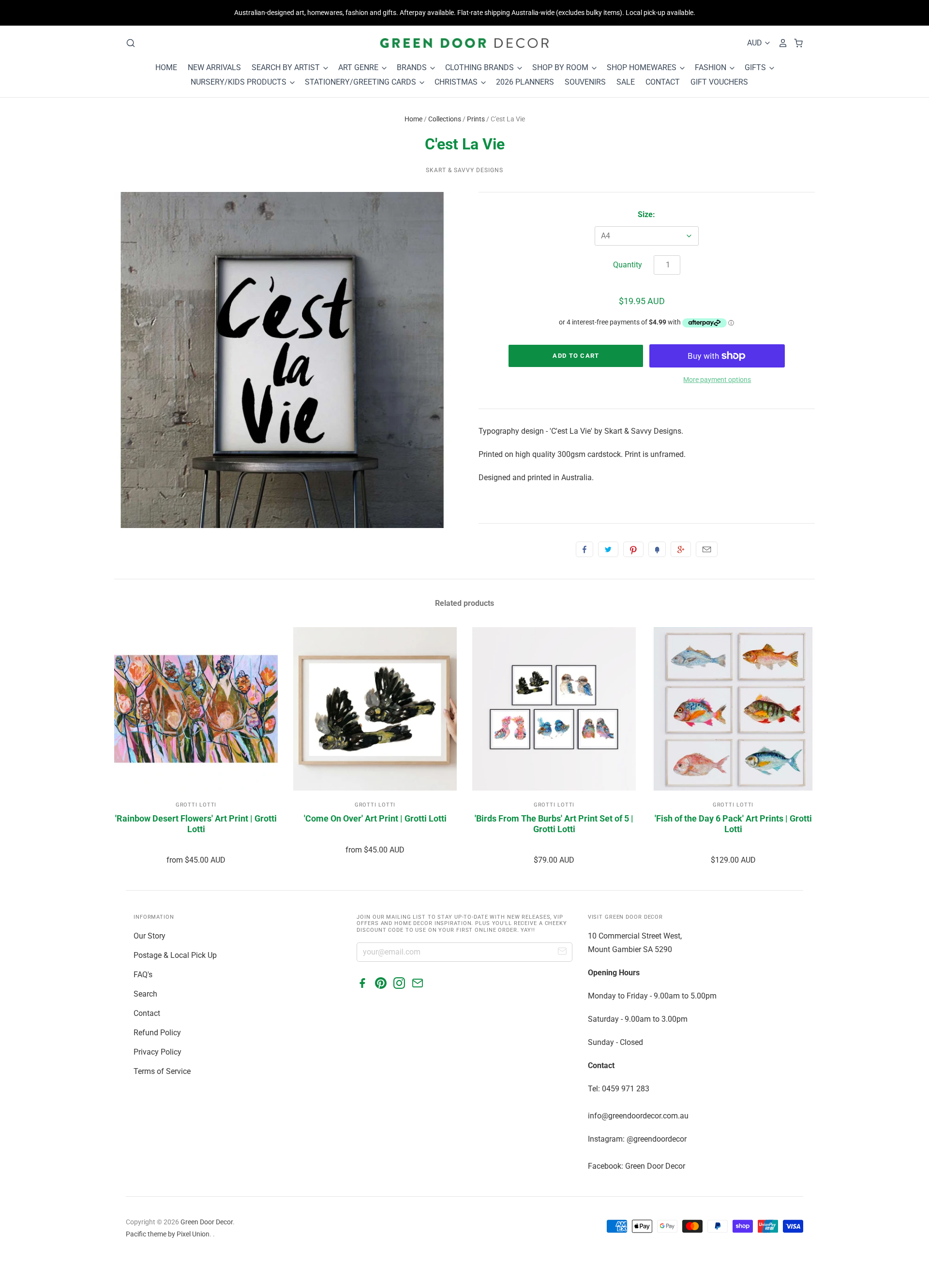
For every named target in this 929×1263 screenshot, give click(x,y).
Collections (444, 119)
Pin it (633, 549)
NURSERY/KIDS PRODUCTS (239, 82)
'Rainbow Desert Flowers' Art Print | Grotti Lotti (196, 823)
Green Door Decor (206, 1222)
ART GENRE (359, 67)
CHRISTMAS (457, 82)
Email (707, 549)
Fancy (657, 549)
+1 (681, 549)
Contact (147, 1013)
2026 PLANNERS (525, 82)
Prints (476, 119)
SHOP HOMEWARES (642, 67)
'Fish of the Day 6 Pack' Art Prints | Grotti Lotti (733, 823)
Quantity (627, 264)
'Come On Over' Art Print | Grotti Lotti (375, 818)
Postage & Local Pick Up (175, 955)
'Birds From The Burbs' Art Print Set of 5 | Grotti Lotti (554, 823)
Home (413, 119)
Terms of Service (162, 1071)
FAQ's (143, 974)
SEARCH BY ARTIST (287, 67)
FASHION (711, 67)
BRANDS (413, 67)
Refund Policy (157, 1032)
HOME (166, 67)
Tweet (608, 549)
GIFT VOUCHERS (719, 82)
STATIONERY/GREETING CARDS (361, 82)
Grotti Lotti (196, 805)
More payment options (717, 379)
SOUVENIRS (585, 82)
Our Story (149, 935)
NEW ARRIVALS (214, 67)
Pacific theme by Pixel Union (168, 1234)
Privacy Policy (157, 1052)
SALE (625, 82)
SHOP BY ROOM (561, 67)
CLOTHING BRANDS (480, 67)
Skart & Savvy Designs (464, 170)
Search (145, 994)
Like (584, 549)
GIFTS (756, 67)
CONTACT (662, 82)
